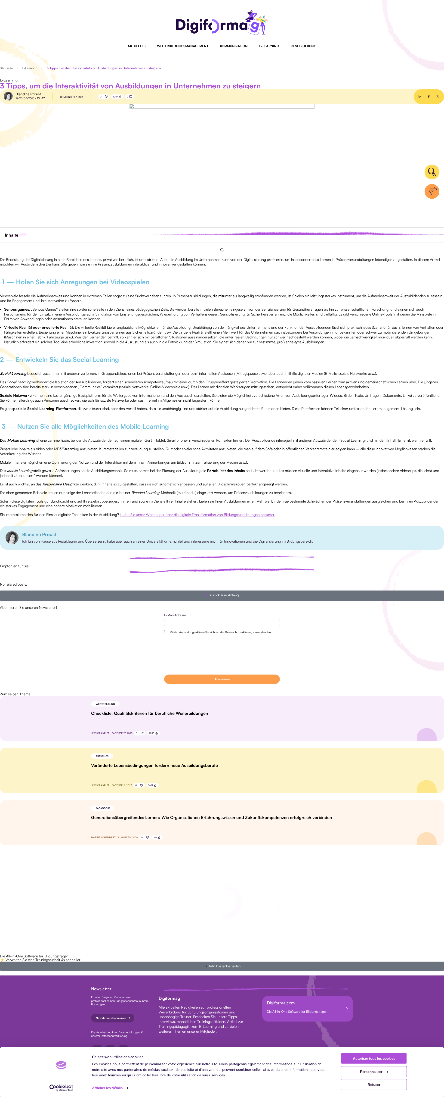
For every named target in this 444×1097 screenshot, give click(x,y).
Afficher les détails (107, 1088)
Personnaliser (371, 1071)
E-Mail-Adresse (175, 615)
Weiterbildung (105, 704)
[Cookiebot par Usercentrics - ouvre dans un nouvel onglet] (61, 1087)
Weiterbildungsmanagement (182, 46)
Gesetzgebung (303, 46)
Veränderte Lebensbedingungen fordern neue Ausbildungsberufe (154, 765)
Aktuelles (136, 46)
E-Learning (269, 46)
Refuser (374, 1085)
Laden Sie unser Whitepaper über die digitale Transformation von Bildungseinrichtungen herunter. (197, 514)
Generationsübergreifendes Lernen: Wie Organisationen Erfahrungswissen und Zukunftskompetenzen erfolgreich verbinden (211, 817)
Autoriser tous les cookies (374, 1058)
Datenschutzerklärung (114, 1036)
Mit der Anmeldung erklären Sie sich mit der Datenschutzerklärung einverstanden (220, 632)
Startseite (6, 68)
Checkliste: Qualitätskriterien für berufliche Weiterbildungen (149, 713)
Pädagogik (103, 808)
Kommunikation (234, 46)
